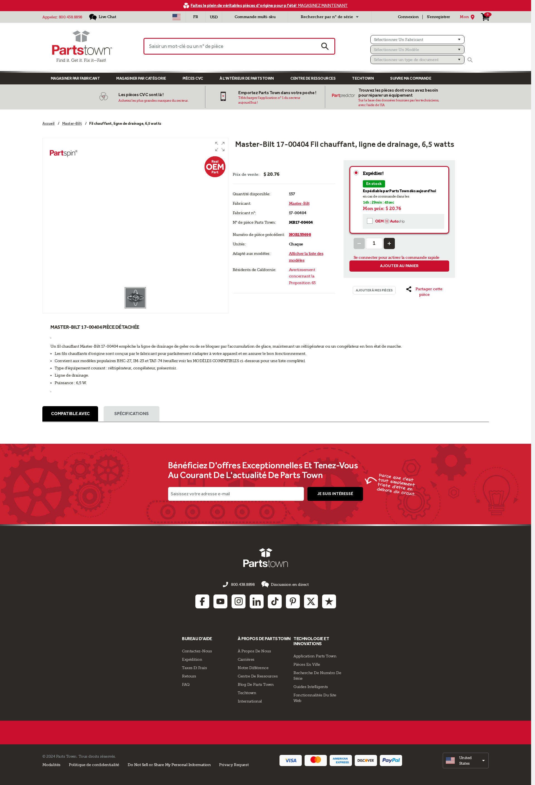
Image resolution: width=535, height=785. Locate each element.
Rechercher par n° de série (327, 16)
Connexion (408, 16)
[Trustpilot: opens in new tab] (329, 601)
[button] (219, 146)
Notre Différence (253, 667)
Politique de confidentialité (94, 764)
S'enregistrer (438, 16)
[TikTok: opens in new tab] (275, 601)
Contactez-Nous (197, 651)
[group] (135, 212)
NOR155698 (300, 234)
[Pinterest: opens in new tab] (293, 601)
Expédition (192, 659)
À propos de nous (254, 651)
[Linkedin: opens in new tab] (257, 601)
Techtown (247, 693)
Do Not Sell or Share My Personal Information (169, 764)
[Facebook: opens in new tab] (202, 601)
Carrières (246, 659)
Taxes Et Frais (194, 667)
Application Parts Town (314, 656)
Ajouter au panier (399, 266)
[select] (466, 760)
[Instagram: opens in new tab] (238, 601)
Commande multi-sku (255, 16)
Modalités (51, 764)
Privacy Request (234, 764)
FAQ (186, 684)
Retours (189, 676)
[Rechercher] (470, 60)
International (250, 701)
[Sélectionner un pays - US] (176, 17)
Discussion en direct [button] (289, 584)
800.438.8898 (70, 17)
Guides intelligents (310, 686)
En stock (374, 183)
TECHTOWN (363, 78)
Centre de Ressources (312, 78)
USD (214, 17)
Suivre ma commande (410, 78)
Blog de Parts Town (256, 684)
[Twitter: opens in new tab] (311, 601)
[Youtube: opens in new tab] (220, 601)
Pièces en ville (306, 664)
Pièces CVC (193, 78)
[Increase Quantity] (389, 243)
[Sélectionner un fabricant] (417, 39)
